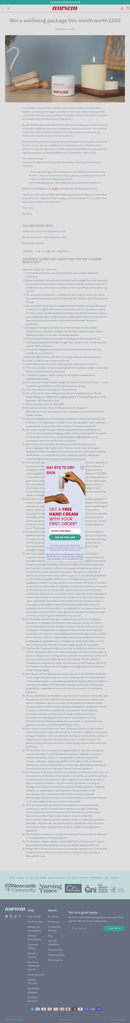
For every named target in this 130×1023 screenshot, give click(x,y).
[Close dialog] (82, 468)
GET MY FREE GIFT (65, 537)
